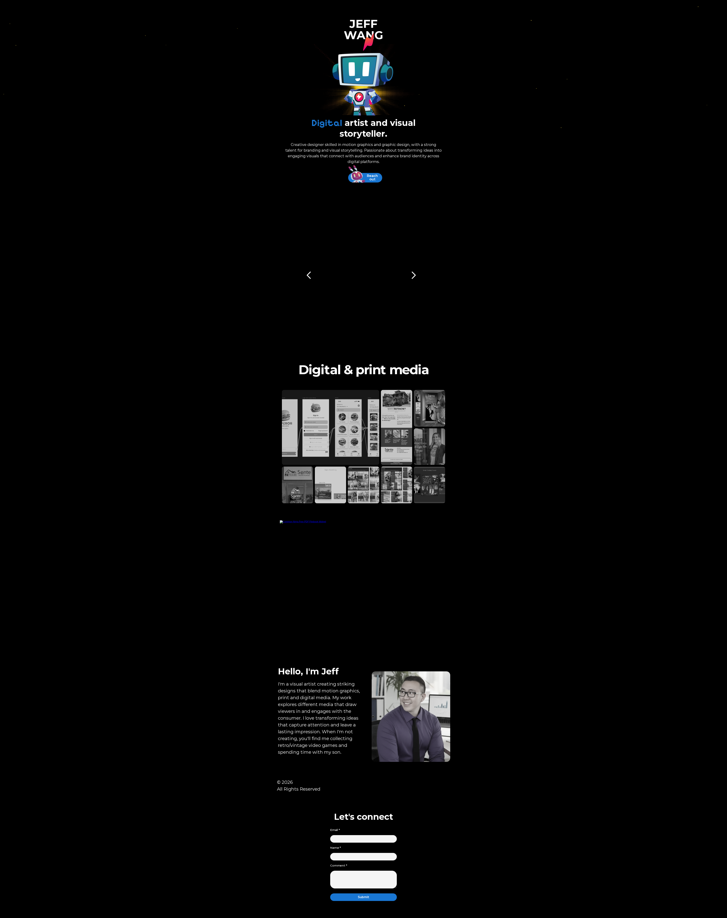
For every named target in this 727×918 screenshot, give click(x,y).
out (372, 179)
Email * (335, 830)
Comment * (338, 865)
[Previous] (309, 275)
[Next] (413, 275)
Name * (335, 847)
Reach (372, 176)
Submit (363, 897)
